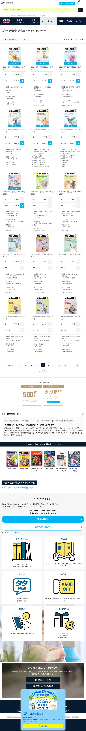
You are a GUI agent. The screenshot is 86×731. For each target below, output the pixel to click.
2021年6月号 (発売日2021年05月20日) (14, 131)
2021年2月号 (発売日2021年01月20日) (42, 193)
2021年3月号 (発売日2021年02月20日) (14, 193)
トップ (3, 15)
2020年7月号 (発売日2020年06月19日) (70, 318)
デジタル (7, 80)
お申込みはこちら (53, 402)
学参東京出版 (14, 421)
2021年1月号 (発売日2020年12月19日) (70, 193)
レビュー (79, 21)
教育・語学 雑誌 (11, 15)
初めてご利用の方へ (43, 527)
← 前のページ (11, 365)
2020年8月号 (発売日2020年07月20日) (42, 318)
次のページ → (43, 371)
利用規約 (9, 717)
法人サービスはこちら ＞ (11, 532)
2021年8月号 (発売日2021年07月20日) (42, 68)
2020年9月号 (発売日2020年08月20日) (14, 318)
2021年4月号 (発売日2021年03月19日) (70, 131)
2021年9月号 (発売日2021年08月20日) (14, 68)
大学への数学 (31, 15)
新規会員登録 (43, 519)
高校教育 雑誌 (22, 15)
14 (77, 365)
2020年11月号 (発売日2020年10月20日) (42, 255)
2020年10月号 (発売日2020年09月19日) (70, 255)
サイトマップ (75, 717)
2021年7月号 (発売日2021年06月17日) (70, 68)
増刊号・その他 (65, 21)
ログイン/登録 (67, 3)
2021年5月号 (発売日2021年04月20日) (42, 131)
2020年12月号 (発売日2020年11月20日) (14, 255)
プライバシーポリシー (19, 717)
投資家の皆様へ (65, 717)
